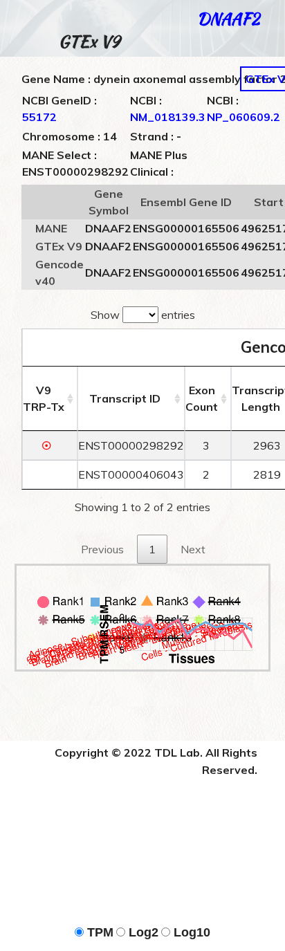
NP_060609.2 (243, 117)
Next (193, 549)
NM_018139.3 (167, 117)
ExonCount (201, 398)
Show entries (143, 315)
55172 (39, 117)
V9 (43, 398)
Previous (102, 549)
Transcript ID (124, 398)
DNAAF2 (228, 18)
